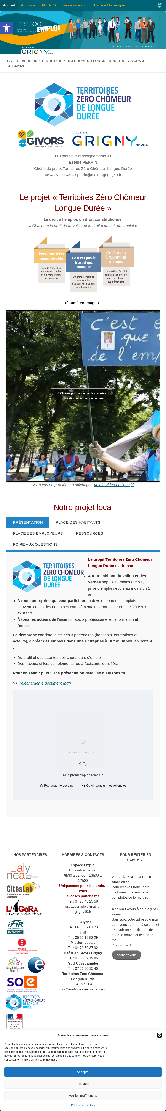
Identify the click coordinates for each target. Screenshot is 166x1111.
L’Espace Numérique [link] (108, 5)
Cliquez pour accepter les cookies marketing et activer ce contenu (83, 396)
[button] (159, 1035)
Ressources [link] (72, 5)
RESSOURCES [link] (89, 533)
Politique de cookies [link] (83, 1105)
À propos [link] (28, 5)
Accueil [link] (9, 5)
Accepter (83, 1072)
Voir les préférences (83, 1095)
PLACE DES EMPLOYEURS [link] (38, 533)
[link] (6, 28)
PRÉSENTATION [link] (28, 522)
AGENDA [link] (49, 5)
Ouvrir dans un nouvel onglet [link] (105, 785)
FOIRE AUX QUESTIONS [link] (35, 544)
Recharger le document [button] (59, 785)
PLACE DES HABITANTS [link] (78, 522)
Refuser (83, 1084)
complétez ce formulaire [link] (130, 897)
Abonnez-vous (126, 955)
